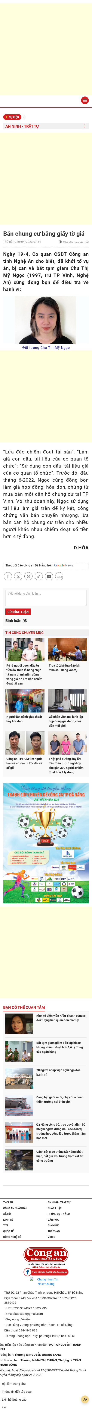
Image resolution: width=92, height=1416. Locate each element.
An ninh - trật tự (22, 126)
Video (51, 1237)
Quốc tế (8, 1231)
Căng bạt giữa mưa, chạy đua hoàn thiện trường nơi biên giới (59, 1099)
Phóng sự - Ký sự (59, 1214)
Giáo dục (53, 1225)
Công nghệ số (12, 1237)
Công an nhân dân (15, 1208)
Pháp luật (54, 1208)
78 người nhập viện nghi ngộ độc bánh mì (58, 1072)
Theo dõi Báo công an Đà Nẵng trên (30, 565)
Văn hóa (53, 1220)
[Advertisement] (46, 49)
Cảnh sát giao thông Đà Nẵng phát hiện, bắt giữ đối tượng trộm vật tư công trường (59, 1156)
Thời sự (8, 1202)
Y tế (5, 1225)
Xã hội (7, 1214)
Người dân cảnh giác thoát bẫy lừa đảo (24, 719)
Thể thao (54, 1231)
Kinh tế (8, 1220)
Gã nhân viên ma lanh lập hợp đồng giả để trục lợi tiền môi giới (66, 721)
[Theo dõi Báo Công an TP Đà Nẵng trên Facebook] (46, 1272)
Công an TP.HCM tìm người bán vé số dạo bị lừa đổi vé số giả (24, 763)
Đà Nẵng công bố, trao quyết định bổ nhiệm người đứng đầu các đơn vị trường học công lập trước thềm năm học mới (61, 1131)
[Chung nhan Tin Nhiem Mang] (46, 1281)
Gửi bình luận (18, 612)
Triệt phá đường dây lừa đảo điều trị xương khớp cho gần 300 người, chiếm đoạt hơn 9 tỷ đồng (66, 765)
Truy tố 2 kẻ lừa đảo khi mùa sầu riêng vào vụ (64, 668)
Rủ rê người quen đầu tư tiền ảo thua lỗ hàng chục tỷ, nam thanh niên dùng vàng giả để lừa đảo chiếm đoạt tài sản (24, 674)
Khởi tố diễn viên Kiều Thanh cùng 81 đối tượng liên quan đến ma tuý (61, 1018)
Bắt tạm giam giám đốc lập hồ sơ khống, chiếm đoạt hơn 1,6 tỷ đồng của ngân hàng (59, 1047)
